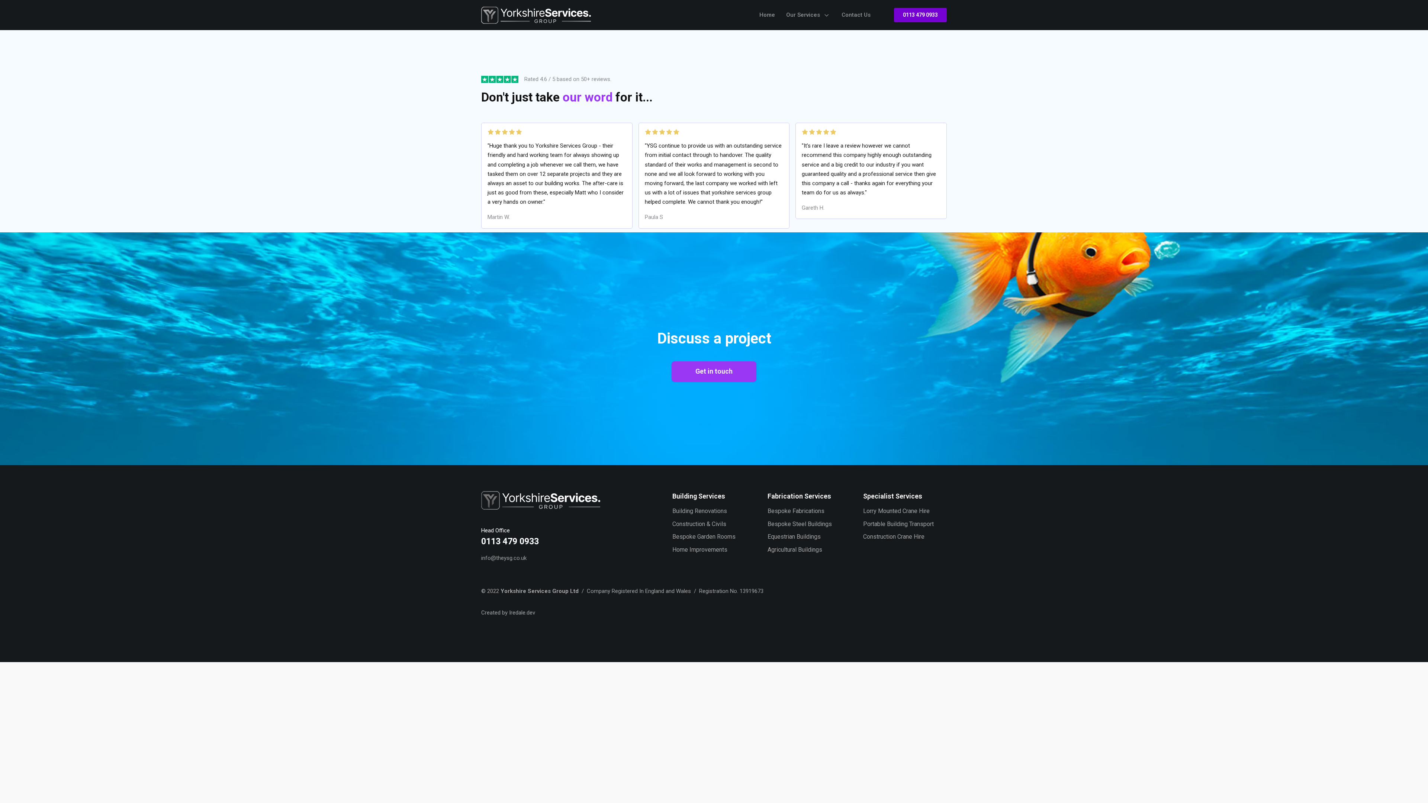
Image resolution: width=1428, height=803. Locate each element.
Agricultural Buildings (795, 549)
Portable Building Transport (898, 524)
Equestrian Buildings (794, 536)
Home (767, 15)
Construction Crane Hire (893, 536)
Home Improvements (699, 549)
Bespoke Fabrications (796, 511)
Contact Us (856, 15)
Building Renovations (699, 511)
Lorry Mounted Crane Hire (896, 511)
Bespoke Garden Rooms (704, 536)
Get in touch (714, 371)
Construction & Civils (699, 524)
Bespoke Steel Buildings (800, 524)
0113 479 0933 (920, 15)
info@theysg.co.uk (504, 558)
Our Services (803, 15)
